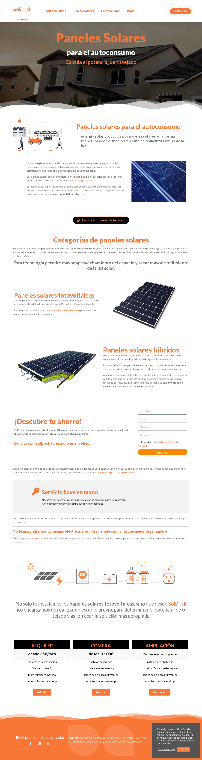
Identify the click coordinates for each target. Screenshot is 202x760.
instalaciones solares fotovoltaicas (61, 310)
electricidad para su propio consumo (116, 472)
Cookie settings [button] (166, 749)
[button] (180, 11)
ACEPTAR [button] (183, 749)
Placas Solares (84, 11)
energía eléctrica (86, 180)
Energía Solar (110, 11)
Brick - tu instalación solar (40, 737)
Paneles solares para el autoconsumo (129, 126)
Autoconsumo (56, 11)
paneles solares (79, 166)
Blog (130, 11)
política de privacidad (163, 441)
